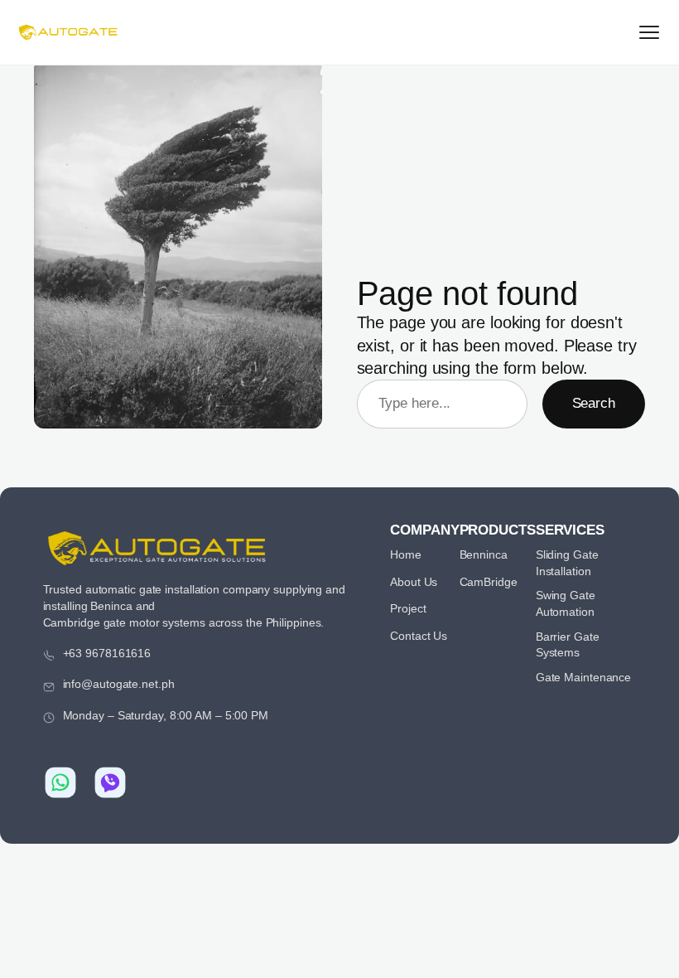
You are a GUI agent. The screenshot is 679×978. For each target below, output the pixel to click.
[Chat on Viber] (110, 782)
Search (593, 403)
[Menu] (649, 32)
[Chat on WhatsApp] (60, 782)
